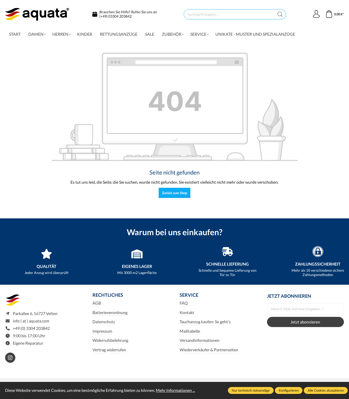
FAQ (184, 303)
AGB (96, 303)
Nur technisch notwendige (251, 390)
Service (189, 295)
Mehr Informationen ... (175, 390)
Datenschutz (103, 321)
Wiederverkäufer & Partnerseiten (209, 349)
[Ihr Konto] (316, 14)
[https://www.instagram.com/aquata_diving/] (10, 358)
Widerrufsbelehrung (110, 340)
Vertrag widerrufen (109, 349)
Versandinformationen (199, 340)
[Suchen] (280, 14)
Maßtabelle (190, 331)
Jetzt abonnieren (305, 321)
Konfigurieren (289, 390)
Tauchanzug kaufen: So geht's (205, 321)
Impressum (102, 331)
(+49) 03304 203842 (115, 16)
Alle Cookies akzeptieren (326, 390)
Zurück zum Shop (174, 193)
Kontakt (187, 312)
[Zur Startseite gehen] (37, 14)
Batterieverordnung (109, 312)
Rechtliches (107, 295)
